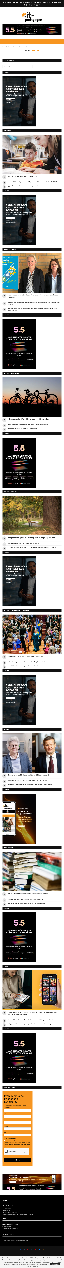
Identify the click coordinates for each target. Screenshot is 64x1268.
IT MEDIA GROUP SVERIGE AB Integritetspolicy (15, 1240)
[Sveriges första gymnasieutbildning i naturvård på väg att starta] (32, 515)
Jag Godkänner (55, 1264)
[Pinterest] (29, 5)
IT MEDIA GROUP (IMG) (54, 2)
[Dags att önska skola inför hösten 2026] (32, 154)
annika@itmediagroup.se (13, 1228)
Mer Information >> (32, 1266)
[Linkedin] (31, 5)
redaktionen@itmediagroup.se (27, 1214)
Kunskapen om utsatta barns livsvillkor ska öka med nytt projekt (27, 780)
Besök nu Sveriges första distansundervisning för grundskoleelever (28, 424)
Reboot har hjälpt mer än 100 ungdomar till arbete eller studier (27, 903)
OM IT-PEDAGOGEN (26, 2)
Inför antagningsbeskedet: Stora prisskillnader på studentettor (27, 662)
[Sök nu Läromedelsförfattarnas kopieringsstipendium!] (32, 871)
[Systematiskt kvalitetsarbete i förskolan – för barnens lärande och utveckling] (32, 273)
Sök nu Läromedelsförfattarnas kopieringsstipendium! (28, 894)
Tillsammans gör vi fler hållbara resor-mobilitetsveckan (28, 419)
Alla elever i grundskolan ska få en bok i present (22, 428)
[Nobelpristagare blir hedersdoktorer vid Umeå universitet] (32, 753)
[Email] (37, 5)
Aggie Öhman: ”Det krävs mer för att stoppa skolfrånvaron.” (26, 186)
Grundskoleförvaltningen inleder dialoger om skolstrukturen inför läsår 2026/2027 (32, 182)
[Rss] (39, 5)
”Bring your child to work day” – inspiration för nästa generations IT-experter (31, 1024)
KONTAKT (15, 2)
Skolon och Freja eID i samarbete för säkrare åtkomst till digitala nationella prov (32, 1020)
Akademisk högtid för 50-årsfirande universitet (25, 656)
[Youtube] (34, 5)
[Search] (61, 41)
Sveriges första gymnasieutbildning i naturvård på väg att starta (32, 538)
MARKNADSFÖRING (40, 2)
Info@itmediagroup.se (12, 1214)
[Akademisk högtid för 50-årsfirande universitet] (32, 634)
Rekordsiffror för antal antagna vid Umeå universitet (24, 666)
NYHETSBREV (7, 2)
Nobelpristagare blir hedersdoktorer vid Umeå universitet (29, 775)
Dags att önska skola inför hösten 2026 (22, 176)
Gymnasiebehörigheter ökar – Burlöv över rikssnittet (23, 543)
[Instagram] (26, 5)
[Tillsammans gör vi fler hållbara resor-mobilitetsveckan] (32, 397)
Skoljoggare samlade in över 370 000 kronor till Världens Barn (26, 899)
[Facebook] (24, 5)
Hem (3, 46)
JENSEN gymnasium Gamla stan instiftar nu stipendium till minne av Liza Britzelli (32, 547)
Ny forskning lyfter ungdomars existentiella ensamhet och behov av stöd (30, 784)
